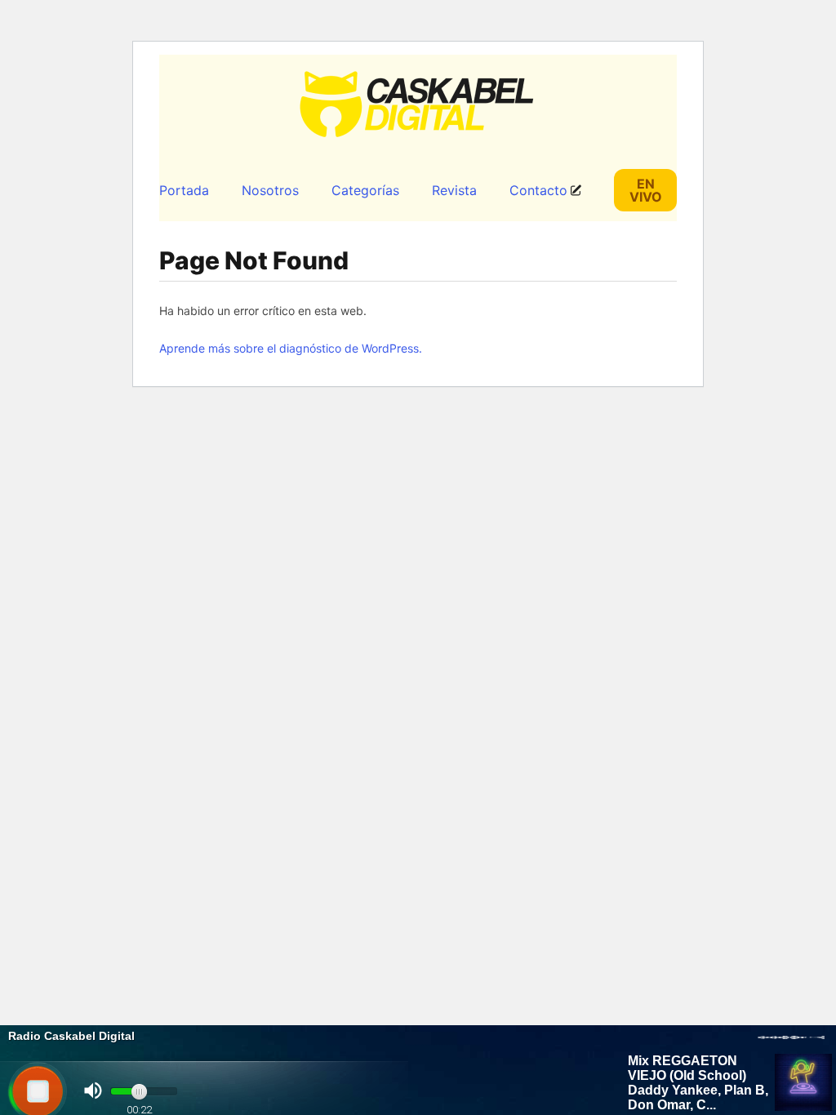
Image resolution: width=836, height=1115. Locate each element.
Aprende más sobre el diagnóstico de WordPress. (290, 348)
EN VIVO (645, 190)
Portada (184, 190)
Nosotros (270, 190)
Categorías (365, 190)
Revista (454, 190)
